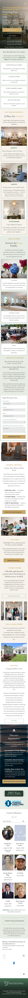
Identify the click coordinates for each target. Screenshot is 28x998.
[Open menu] (25, 4)
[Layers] (24, 956)
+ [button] (4, 956)
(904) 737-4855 (10, 41)
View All (14, 817)
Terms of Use (14, 993)
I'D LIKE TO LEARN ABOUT (9, 419)
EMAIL (4, 413)
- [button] (4, 958)
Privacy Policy (6, 993)
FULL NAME (5, 401)
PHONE (4, 407)
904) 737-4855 (7, 949)
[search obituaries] (24, 821)
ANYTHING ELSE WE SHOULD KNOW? (12, 426)
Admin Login (22, 993)
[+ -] (14, 965)
